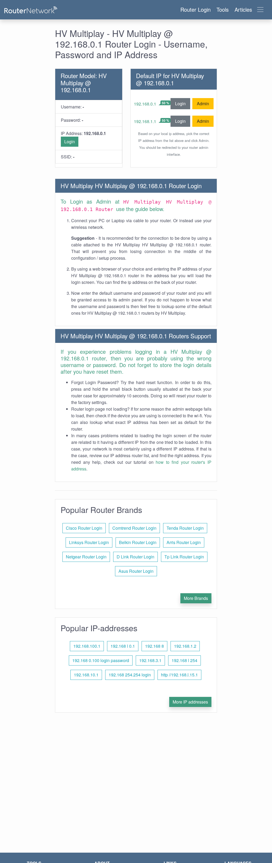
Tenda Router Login (185, 528)
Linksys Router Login (89, 542)
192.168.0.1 (145, 104)
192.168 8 (154, 646)
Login (69, 141)
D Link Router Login (135, 557)
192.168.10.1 (86, 675)
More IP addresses (190, 702)
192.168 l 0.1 (122, 646)
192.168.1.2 (185, 646)
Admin (203, 103)
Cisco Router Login (84, 528)
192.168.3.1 (150, 660)
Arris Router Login (184, 542)
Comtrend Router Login (134, 528)
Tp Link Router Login (184, 557)
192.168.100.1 (86, 646)
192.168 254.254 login (130, 675)
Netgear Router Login (86, 557)
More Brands (196, 598)
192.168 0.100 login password (100, 660)
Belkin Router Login (137, 542)
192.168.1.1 (145, 121)
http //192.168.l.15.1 (179, 675)
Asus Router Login (136, 571)
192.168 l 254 (184, 660)
